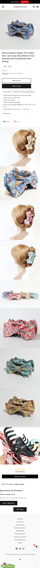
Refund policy (20, 540)
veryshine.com (20, 7)
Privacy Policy (20, 534)
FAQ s (20, 543)
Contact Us (20, 525)
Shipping (5, 73)
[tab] (7, 91)
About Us (20, 522)
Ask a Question (8, 503)
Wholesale (20, 531)
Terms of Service (20, 537)
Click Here (25, 2)
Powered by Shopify (28, 554)
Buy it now (16, 86)
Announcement (20, 528)
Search (20, 519)
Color (5, 66)
